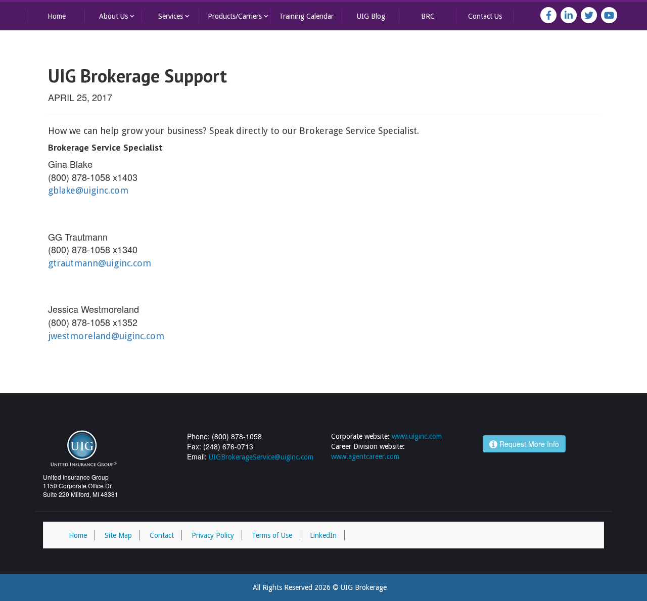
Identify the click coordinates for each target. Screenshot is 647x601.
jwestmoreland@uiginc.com (106, 336)
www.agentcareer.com (365, 456)
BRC (428, 16)
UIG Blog (371, 16)
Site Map (118, 535)
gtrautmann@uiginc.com (99, 263)
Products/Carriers (239, 16)
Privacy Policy (213, 535)
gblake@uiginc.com (88, 190)
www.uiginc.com (417, 436)
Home (57, 16)
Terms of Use (272, 535)
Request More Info (528, 444)
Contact (162, 535)
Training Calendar (306, 16)
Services (175, 16)
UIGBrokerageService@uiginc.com (261, 457)
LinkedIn (323, 535)
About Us (117, 16)
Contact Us (485, 16)
